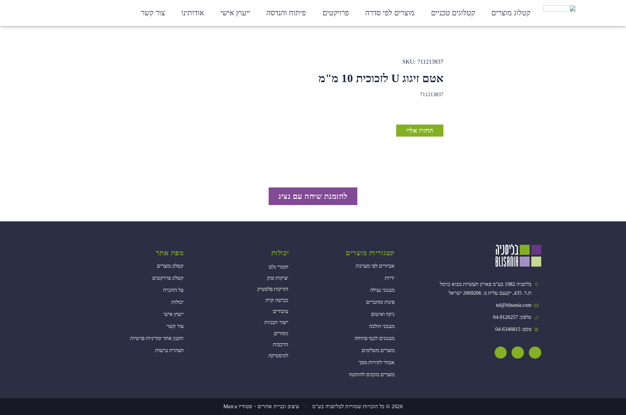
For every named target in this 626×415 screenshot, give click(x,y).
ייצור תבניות (276, 322)
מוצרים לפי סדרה (390, 13)
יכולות (280, 253)
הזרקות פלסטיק (272, 289)
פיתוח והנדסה (286, 13)
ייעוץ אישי (235, 13)
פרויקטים (335, 13)
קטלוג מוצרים (510, 13)
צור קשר (153, 13)
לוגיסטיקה (278, 355)
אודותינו (192, 13)
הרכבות (280, 344)
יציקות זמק (277, 278)
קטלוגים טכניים (453, 13)
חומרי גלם (278, 267)
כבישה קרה (276, 300)
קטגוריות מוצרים (370, 253)
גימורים (281, 333)
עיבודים (280, 311)
